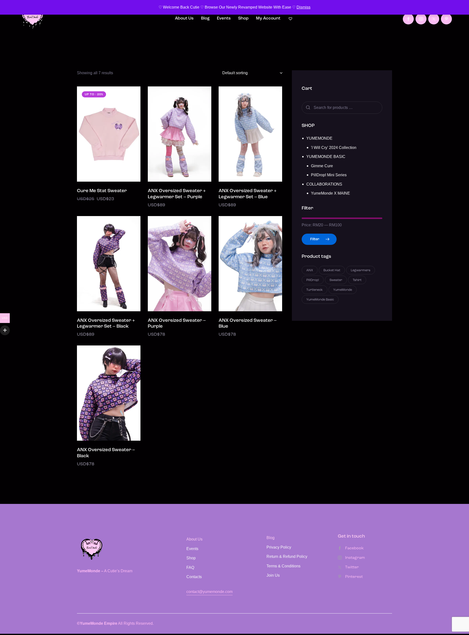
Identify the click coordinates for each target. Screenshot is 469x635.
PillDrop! (312, 280)
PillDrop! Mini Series (329, 175)
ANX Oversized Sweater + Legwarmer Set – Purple (177, 194)
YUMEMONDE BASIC (325, 157)
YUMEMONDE (319, 138)
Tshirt (357, 280)
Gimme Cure (322, 166)
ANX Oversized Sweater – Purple (177, 323)
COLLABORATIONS (324, 184)
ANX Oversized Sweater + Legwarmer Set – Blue (248, 194)
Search (307, 107)
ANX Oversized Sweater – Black (106, 453)
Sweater (336, 280)
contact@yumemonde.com (209, 592)
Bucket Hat (331, 270)
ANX (309, 270)
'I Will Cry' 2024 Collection (333, 147)
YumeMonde (342, 289)
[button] (95, 134)
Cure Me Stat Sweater (102, 191)
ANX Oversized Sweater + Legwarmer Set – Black (106, 323)
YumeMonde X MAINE (330, 193)
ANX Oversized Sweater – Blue (248, 323)
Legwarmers (360, 270)
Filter (314, 239)
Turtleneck (314, 289)
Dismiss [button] (303, 7)
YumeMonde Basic (320, 299)
